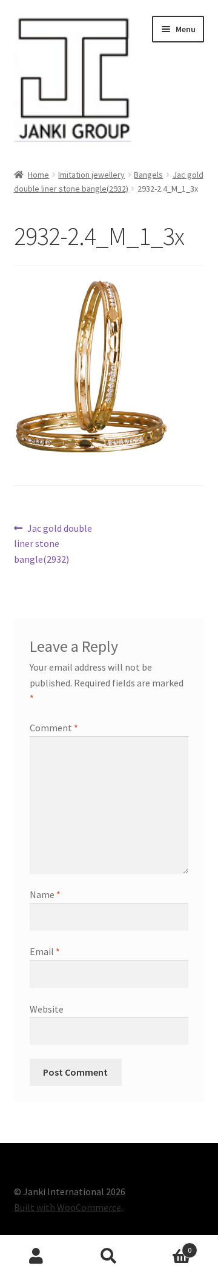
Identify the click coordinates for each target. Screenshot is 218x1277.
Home (38, 174)
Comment (54, 728)
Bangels (148, 174)
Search (109, 1256)
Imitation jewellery (91, 174)
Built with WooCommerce (67, 1207)
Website (47, 1009)
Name (45, 894)
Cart (168, 1246)
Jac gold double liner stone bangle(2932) (53, 543)
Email (45, 951)
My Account (36, 1256)
